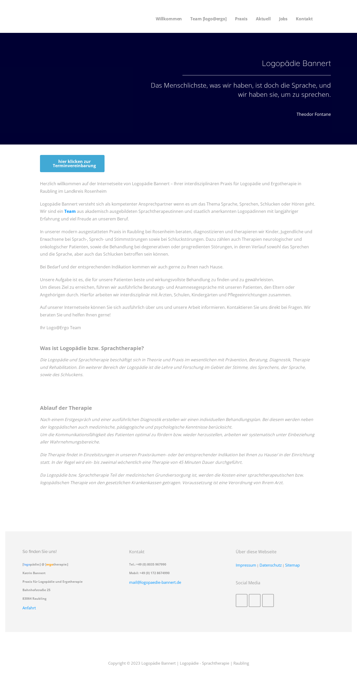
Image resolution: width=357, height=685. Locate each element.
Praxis (241, 19)
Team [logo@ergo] (208, 19)
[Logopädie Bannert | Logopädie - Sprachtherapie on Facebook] (241, 600)
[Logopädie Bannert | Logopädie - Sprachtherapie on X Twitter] (255, 600)
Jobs (283, 19)
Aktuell (263, 19)
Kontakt (304, 19)
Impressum (246, 565)
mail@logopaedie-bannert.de (155, 582)
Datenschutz (271, 565)
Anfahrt (29, 607)
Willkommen (169, 19)
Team (70, 211)
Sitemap (292, 565)
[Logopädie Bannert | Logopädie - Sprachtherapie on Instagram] (268, 600)
